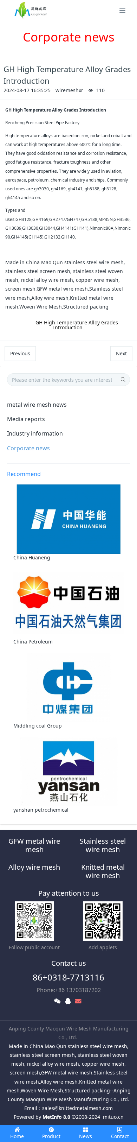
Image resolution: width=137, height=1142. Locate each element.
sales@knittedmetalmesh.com (77, 1108)
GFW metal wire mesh (34, 845)
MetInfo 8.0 (56, 1117)
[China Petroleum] (68, 602)
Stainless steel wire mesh (103, 845)
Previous (20, 353)
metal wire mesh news (37, 404)
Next (121, 353)
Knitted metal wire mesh (103, 871)
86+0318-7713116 (68, 977)
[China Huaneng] (68, 518)
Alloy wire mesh (34, 867)
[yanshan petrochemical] (68, 770)
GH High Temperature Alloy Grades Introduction (76, 325)
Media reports (26, 419)
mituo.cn (113, 1117)
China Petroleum (33, 641)
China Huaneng (31, 557)
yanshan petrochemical (40, 809)
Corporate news (28, 448)
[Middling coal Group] (68, 686)
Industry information (35, 433)
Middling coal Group (37, 725)
